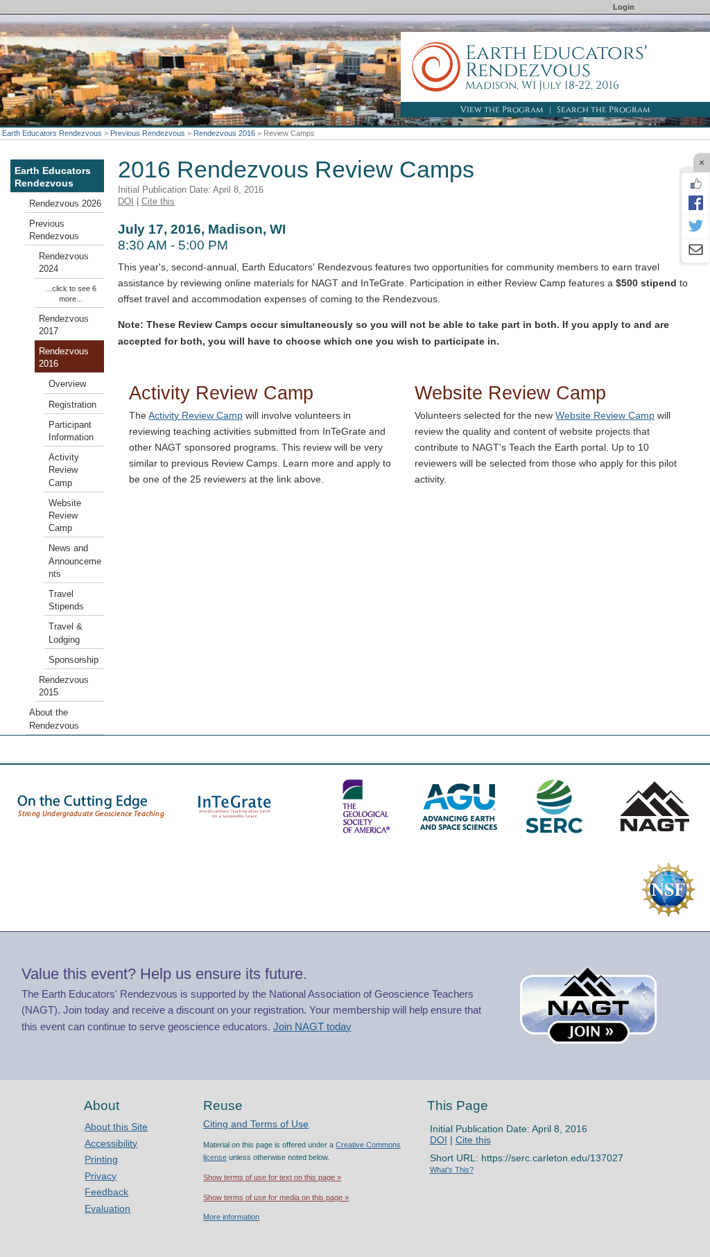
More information (231, 1217)
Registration (72, 405)
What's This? (452, 1169)
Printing (101, 1159)
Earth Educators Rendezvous (52, 133)
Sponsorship (73, 660)
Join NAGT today (312, 1026)
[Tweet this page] (695, 227)
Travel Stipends (66, 600)
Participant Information (71, 431)
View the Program (502, 109)
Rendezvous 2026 (65, 204)
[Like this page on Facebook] (695, 184)
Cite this (158, 201)
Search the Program (603, 109)
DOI (126, 201)
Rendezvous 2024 (64, 263)
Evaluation (107, 1208)
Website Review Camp (605, 415)
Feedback (106, 1191)
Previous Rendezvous (147, 133)
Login (623, 7)
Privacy (100, 1175)
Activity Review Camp (195, 415)
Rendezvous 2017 (64, 325)
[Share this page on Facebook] (695, 202)
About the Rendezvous (54, 719)
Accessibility (111, 1143)
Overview (67, 384)
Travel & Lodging (66, 633)
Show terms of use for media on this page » (276, 1197)
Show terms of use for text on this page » (272, 1177)
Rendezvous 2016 (224, 133)
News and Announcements (75, 561)
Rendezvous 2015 (64, 686)
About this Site (116, 1126)
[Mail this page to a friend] (695, 251)
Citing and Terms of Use (256, 1123)
